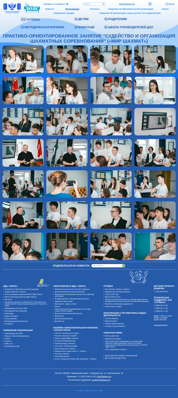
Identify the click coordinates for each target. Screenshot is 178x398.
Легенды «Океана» (62, 354)
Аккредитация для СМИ (14, 333)
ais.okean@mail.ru (160, 325)
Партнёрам (9, 313)
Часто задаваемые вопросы (116, 349)
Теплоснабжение (111, 318)
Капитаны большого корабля (66, 336)
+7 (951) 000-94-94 (161, 291)
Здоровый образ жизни (64, 301)
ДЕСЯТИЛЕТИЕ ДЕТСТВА (115, 358)
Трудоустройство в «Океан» (15, 292)
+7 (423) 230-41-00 (86, 376)
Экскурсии (9, 324)
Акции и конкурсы (11, 316)
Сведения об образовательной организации (22, 289)
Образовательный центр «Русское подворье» (72, 289)
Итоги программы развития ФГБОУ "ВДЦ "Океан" (24, 294)
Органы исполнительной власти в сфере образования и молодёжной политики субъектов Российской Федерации (127, 300)
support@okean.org (101, 380)
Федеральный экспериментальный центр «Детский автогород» (74, 295)
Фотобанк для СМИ (12, 346)
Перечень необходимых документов (119, 304)
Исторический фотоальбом (65, 341)
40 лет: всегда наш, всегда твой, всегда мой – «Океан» (76, 359)
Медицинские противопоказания (117, 292)
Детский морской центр (64, 318)
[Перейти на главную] (32, 7)
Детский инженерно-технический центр (70, 292)
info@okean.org (127, 4)
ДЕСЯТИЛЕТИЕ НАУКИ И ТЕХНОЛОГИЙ (121, 356)
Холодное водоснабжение (115, 326)
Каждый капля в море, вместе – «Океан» (70, 351)
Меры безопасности (112, 297)
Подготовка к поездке (113, 306)
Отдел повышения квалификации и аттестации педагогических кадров (73, 310)
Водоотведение (111, 321)
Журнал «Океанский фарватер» (17, 336)
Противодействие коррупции (16, 311)
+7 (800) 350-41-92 (161, 305)
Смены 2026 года (111, 294)
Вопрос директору (112, 336)
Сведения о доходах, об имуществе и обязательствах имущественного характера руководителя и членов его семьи (26, 304)
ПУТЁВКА (33, 19)
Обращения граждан (113, 339)
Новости (8, 341)
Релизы (7, 338)
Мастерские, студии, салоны (65, 304)
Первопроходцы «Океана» (65, 343)
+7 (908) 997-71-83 (161, 311)
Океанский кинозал (62, 356)
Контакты (8, 299)
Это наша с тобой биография (66, 346)
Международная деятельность (16, 321)
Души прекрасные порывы (65, 348)
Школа (57, 306)
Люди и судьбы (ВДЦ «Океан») (66, 338)
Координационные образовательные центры (72, 299)
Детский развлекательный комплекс (68, 313)
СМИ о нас (9, 344)
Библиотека (59, 316)
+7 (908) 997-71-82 (161, 308)
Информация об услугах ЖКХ (16, 308)
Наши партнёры (11, 318)
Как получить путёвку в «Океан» (117, 289)
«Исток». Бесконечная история (66, 333)
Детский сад (59, 321)
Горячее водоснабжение (114, 324)
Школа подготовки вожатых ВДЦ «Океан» (21, 297)
